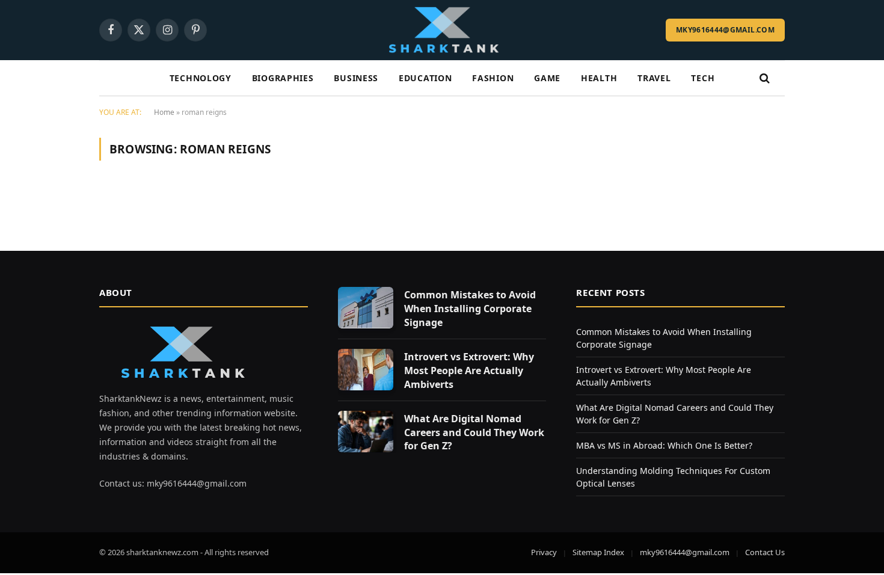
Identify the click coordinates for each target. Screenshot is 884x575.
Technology (201, 78)
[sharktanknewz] (442, 30)
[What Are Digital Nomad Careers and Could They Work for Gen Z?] (365, 431)
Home (164, 112)
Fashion (493, 78)
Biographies (283, 78)
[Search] (763, 78)
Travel (654, 78)
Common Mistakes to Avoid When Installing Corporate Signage (470, 308)
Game (547, 78)
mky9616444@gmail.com (725, 30)
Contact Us (765, 552)
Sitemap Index (598, 552)
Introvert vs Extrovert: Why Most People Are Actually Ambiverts (469, 370)
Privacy (544, 552)
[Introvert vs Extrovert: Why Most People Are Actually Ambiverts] (365, 369)
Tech (702, 78)
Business (356, 78)
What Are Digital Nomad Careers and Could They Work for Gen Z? (474, 432)
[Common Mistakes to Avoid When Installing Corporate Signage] (365, 307)
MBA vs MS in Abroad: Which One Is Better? (664, 445)
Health (599, 78)
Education (425, 78)
